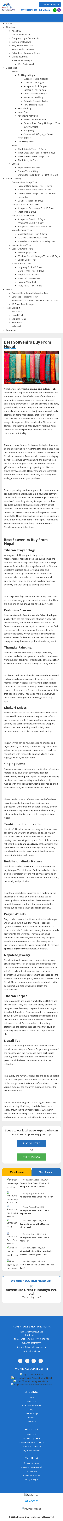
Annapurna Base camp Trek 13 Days (36, 208)
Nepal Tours (24, 111)
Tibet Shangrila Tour (28, 160)
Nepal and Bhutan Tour (29, 167)
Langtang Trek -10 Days (30, 267)
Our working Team (21, 34)
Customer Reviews (21, 41)
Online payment (20, 56)
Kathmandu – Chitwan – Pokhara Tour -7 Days (35, 300)
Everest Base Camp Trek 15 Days (35, 185)
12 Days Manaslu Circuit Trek (32, 237)
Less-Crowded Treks (22, 248)
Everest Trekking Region (35, 78)
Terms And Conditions (23, 49)
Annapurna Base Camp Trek (26, 204)
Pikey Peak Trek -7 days (30, 285)
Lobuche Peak (19, 318)
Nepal (15, 71)
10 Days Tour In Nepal (23, 304)
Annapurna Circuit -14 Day (31, 222)
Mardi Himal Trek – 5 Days (31, 270)
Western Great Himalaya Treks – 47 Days (39, 256)
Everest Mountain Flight (35, 119)
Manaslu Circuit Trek (22, 230)
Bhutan (15, 163)
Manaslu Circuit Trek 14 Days (32, 233)
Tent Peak (17, 322)
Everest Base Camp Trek (24, 182)
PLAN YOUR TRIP (31, 1143)
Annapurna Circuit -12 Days (31, 219)
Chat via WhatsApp (31, 1157)
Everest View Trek (27, 281)
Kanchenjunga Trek (21, 244)
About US (16, 30)
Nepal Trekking (13, 178)
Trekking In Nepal (26, 75)
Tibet (14, 145)
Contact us (11, 329)
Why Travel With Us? (22, 45)
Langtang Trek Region (34, 89)
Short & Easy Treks (21, 263)
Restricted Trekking (33, 97)
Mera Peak (17, 311)
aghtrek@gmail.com (31, 1351)
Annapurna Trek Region (35, 86)
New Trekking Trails (33, 104)
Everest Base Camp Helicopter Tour (41, 123)
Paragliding (29, 130)
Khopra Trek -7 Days (28, 274)
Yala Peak (16, 326)
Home (9, 23)
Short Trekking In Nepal (35, 93)
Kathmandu (34, 448)
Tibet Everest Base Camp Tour (33, 156)
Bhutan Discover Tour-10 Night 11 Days (38, 174)
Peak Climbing (25, 108)
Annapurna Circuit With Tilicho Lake (35, 226)
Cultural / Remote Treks (35, 100)
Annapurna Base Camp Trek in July (36, 1196)
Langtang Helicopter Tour (25, 296)
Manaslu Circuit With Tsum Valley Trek (37, 241)
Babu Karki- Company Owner (26, 52)
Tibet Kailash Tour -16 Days (32, 148)
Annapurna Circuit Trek (23, 215)
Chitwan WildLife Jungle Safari (38, 134)
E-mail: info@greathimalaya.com (31, 1347)
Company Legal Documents (25, 38)
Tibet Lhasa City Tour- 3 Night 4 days (36, 152)
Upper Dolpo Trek (27, 259)
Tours (9, 289)
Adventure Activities (28, 115)
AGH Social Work (26, 63)
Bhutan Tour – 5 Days (28, 171)
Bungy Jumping (30, 126)
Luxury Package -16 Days (30, 200)
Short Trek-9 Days (27, 211)
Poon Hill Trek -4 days (29, 278)
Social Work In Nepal (22, 60)
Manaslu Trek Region (34, 82)
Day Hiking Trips (26, 141)
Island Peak (17, 315)
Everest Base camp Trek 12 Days (35, 189)
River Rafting (24, 137)
